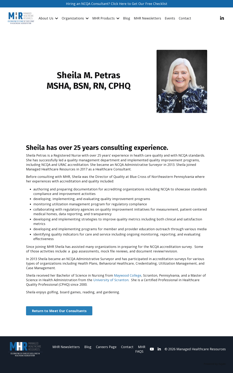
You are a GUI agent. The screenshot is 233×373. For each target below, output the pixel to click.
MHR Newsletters (147, 18)
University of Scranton (111, 280)
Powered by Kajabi (215, 364)
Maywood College (127, 275)
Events (170, 18)
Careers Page (106, 347)
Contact (185, 18)
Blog (126, 18)
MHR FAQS (140, 349)
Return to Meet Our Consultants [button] (59, 311)
